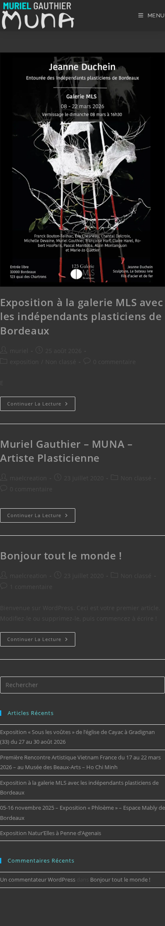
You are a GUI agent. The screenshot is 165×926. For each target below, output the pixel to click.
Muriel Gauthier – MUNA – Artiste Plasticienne (66, 451)
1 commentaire (31, 587)
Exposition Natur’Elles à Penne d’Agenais (50, 833)
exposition (24, 362)
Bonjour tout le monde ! (61, 555)
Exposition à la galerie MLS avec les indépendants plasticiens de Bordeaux (81, 316)
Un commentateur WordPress (37, 879)
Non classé (60, 362)
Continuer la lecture (41, 402)
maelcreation (28, 478)
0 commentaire (114, 362)
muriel (19, 351)
